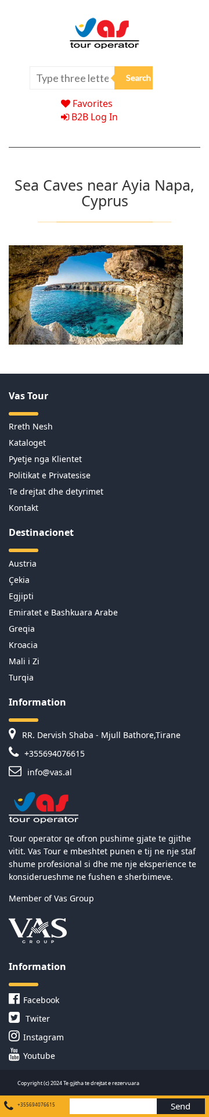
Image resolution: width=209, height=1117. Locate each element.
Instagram (43, 1037)
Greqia (22, 628)
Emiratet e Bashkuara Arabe (63, 612)
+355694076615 (53, 753)
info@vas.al (48, 772)
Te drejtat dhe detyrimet (56, 491)
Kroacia (23, 644)
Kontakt (23, 507)
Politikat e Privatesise (50, 475)
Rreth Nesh (31, 426)
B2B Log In (93, 116)
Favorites (91, 103)
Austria (23, 563)
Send (180, 1106)
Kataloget (27, 442)
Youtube (39, 1055)
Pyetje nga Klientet (45, 458)
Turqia (21, 677)
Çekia (19, 579)
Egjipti (21, 596)
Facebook (41, 999)
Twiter (36, 1018)
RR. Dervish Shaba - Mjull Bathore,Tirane (100, 734)
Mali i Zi (24, 661)
